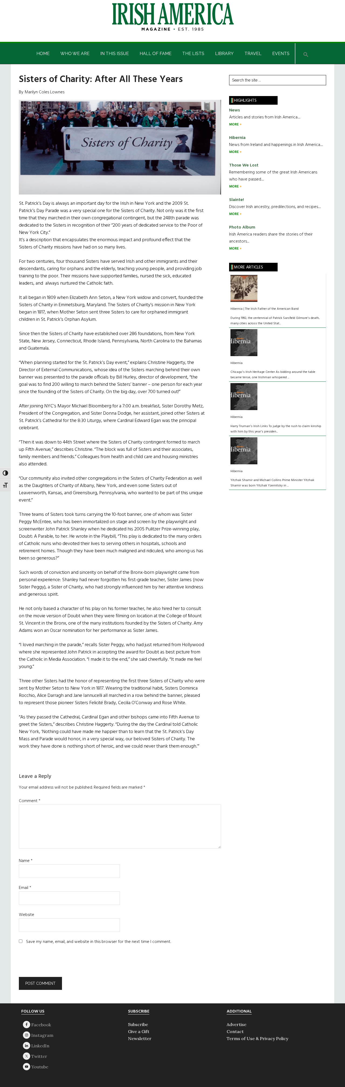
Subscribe (138, 1024)
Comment (29, 801)
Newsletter (139, 1038)
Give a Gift (138, 1031)
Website (26, 914)
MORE (234, 124)
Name (26, 860)
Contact (235, 1031)
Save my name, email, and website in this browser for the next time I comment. (98, 941)
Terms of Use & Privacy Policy (257, 1038)
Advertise (236, 1024)
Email (25, 887)
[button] (306, 53)
